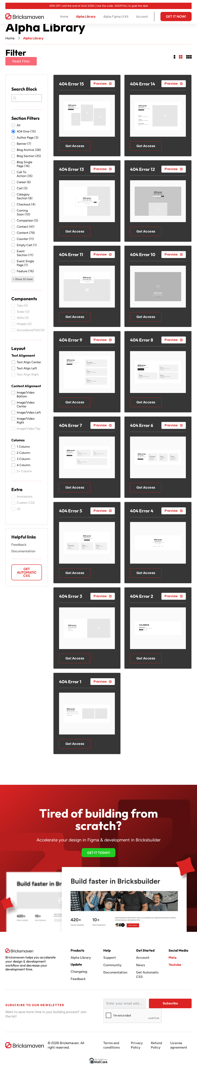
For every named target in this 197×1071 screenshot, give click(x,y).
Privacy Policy (137, 1045)
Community (112, 965)
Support (109, 957)
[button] (26, 125)
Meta (172, 957)
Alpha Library (86, 16)
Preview (100, 83)
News (140, 965)
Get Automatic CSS (27, 572)
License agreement (178, 1045)
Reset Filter (21, 61)
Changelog (79, 971)
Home (64, 16)
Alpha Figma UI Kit (116, 16)
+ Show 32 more (23, 279)
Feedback (18, 545)
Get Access (74, 146)
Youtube (175, 965)
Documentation (23, 551)
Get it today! (98, 853)
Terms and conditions (111, 1045)
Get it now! (176, 16)
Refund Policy (156, 1045)
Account (142, 16)
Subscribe (170, 1003)
